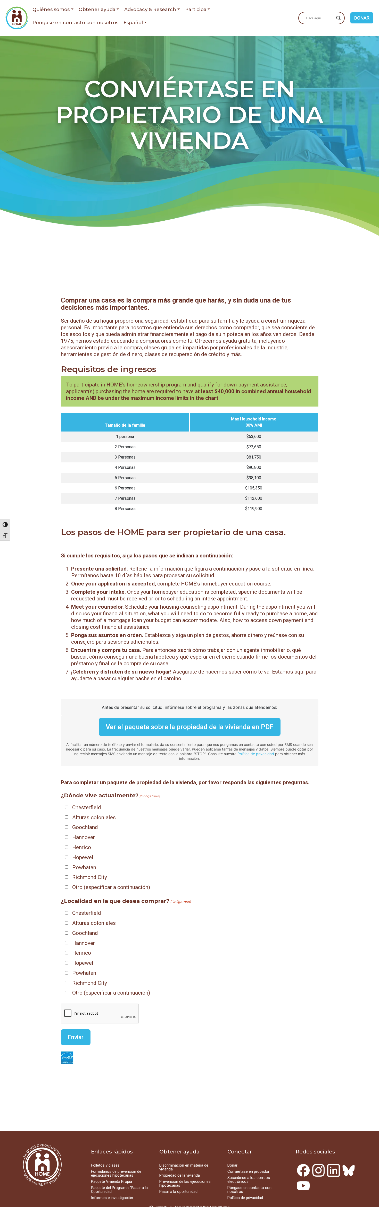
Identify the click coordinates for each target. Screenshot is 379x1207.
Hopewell (83, 857)
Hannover (83, 837)
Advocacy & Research (150, 9)
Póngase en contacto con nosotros (75, 22)
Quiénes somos (51, 9)
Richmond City (89, 877)
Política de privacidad (255, 754)
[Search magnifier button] (338, 18)
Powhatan (84, 867)
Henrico (81, 847)
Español (133, 22)
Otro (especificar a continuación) (111, 887)
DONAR (361, 18)
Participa (196, 9)
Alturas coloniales (94, 817)
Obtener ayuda (97, 9)
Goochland (85, 827)
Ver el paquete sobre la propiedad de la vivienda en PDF (190, 727)
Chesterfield (86, 807)
